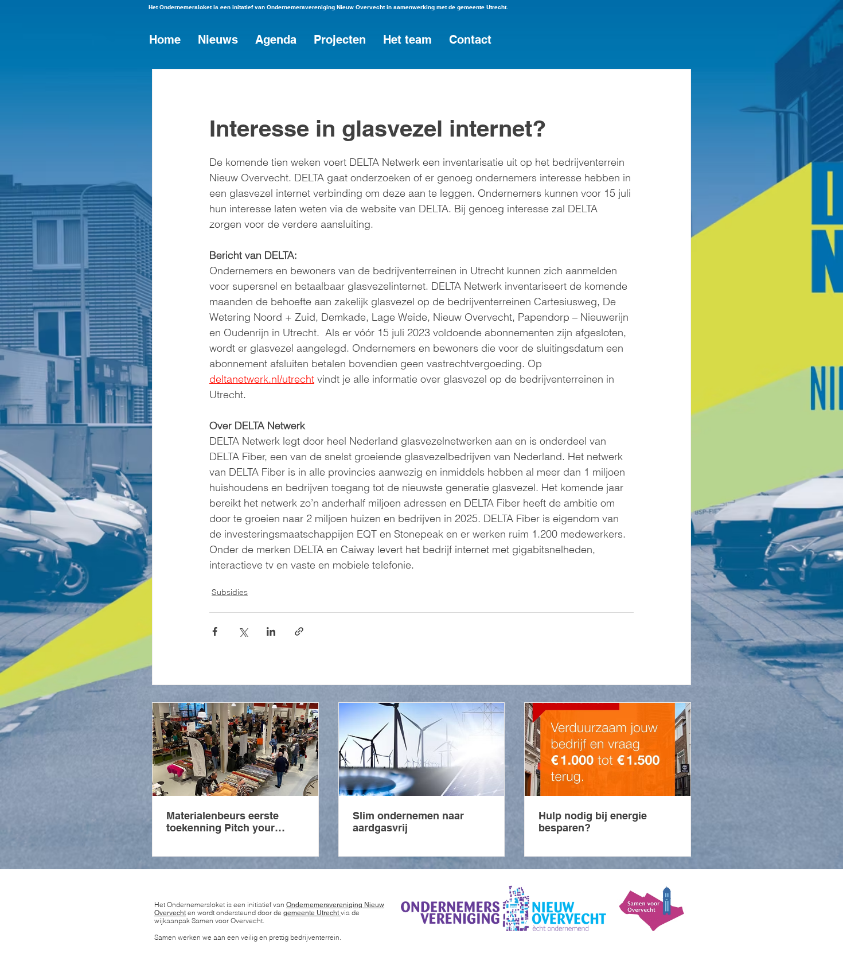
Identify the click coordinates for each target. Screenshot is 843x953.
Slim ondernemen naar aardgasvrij (408, 822)
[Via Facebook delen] (214, 631)
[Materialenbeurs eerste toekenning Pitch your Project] (235, 749)
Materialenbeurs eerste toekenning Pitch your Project (222, 822)
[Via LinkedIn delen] (271, 631)
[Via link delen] (299, 631)
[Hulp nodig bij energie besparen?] (607, 749)
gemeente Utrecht (312, 913)
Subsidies (230, 592)
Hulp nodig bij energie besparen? (592, 822)
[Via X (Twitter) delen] (242, 631)
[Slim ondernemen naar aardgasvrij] (422, 749)
